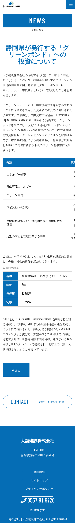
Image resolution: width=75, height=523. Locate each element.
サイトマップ (39, 480)
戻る (16, 369)
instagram (39, 510)
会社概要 (39, 472)
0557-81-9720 (41, 500)
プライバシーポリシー (39, 488)
